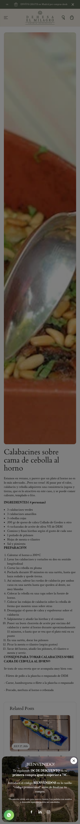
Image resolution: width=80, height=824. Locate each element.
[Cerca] (74, 760)
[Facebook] (31, 812)
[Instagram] (48, 812)
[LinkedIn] (40, 812)
